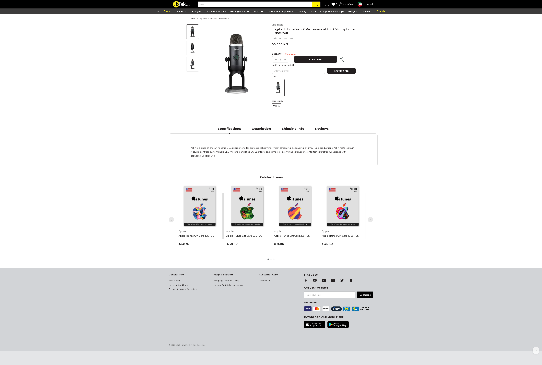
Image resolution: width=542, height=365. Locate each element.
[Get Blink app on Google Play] (338, 325)
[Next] (370, 219)
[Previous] (171, 219)
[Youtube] (315, 281)
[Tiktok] (324, 281)
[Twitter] (342, 281)
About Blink (174, 280)
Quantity (276, 54)
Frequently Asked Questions (183, 289)
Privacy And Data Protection (228, 285)
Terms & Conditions (178, 285)
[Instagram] (333, 281)
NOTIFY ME (341, 70)
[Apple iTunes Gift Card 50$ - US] (247, 206)
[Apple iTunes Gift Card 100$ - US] (343, 206)
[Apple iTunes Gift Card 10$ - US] (200, 206)
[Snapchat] (351, 281)
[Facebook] (306, 281)
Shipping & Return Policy (226, 280)
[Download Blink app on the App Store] (314, 325)
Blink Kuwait (181, 345)
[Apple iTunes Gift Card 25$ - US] (295, 206)
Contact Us (264, 280)
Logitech (277, 25)
